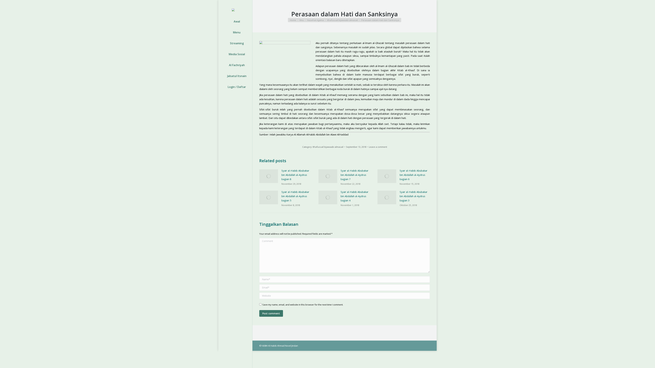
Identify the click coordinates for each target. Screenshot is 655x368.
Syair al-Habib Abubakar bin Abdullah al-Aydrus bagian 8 (295, 175)
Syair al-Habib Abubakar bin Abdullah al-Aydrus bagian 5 (295, 196)
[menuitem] (235, 21)
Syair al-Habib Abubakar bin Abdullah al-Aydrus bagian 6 (413, 175)
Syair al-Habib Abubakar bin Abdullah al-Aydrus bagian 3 (413, 196)
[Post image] (268, 176)
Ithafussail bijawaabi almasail (328, 146)
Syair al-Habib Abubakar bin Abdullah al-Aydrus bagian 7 (354, 175)
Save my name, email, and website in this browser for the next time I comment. (302, 304)
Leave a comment (378, 146)
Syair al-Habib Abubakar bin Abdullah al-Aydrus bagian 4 (354, 196)
